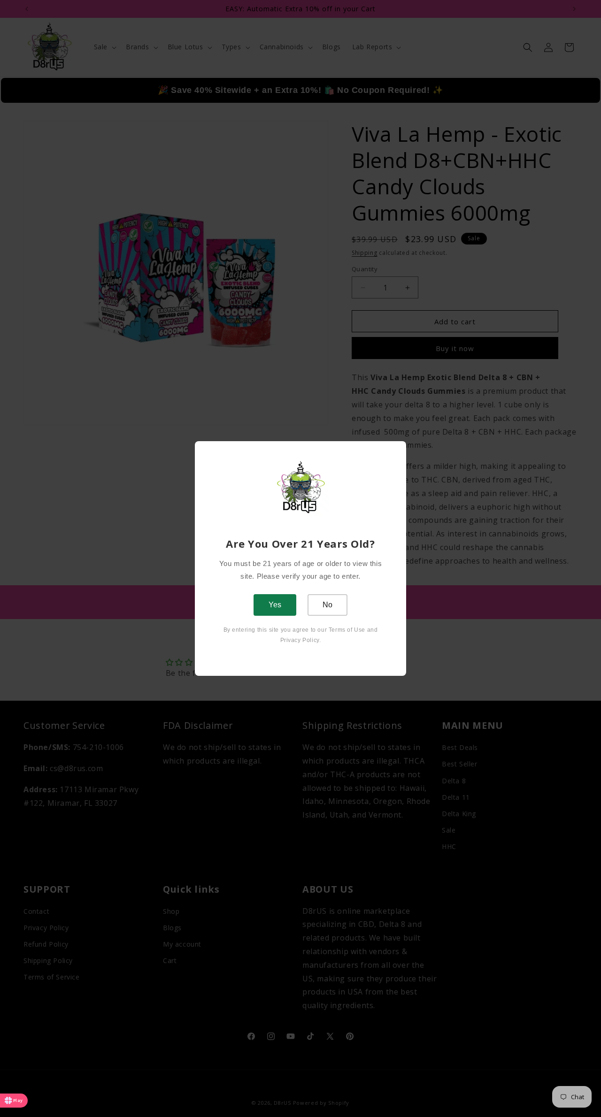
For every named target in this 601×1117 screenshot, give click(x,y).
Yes (275, 605)
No (327, 605)
